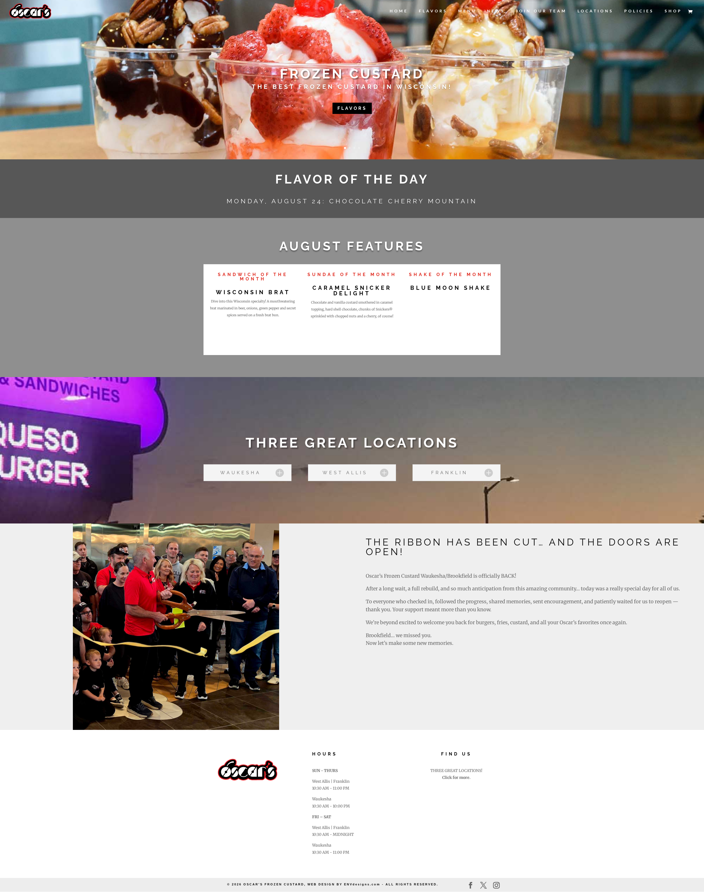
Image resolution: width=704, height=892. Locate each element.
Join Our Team (541, 11)
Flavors (433, 11)
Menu (467, 11)
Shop (673, 11)
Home (399, 11)
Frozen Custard (352, 73)
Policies (639, 11)
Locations (596, 11)
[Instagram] (496, 885)
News (496, 11)
